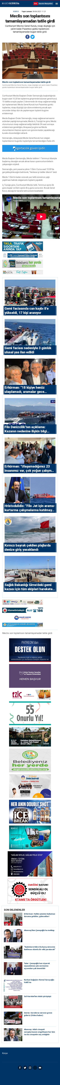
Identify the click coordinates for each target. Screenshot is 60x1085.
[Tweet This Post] (32, 37)
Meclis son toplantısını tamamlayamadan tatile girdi (26, 82)
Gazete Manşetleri (45, 3)
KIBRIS (16, 12)
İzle (35, 3)
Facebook (20, 1068)
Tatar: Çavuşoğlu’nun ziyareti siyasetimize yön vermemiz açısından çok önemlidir (37, 965)
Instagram (30, 1068)
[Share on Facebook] (27, 37)
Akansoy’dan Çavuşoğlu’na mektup (39, 930)
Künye (5, 1053)
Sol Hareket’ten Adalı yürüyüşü (37, 996)
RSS (35, 1068)
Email (40, 1068)
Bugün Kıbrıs (10, 3)
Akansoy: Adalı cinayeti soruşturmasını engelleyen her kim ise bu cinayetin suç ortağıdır (39, 1032)
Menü (56, 3)
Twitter (25, 1068)
